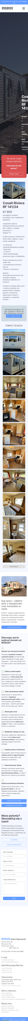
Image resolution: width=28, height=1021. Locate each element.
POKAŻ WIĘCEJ (14, 566)
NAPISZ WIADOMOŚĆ (14, 845)
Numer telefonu (8, 870)
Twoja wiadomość (9, 879)
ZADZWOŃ (14, 840)
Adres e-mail (7, 861)
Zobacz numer (14, 174)
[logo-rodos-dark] (7, 7)
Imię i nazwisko (8, 852)
